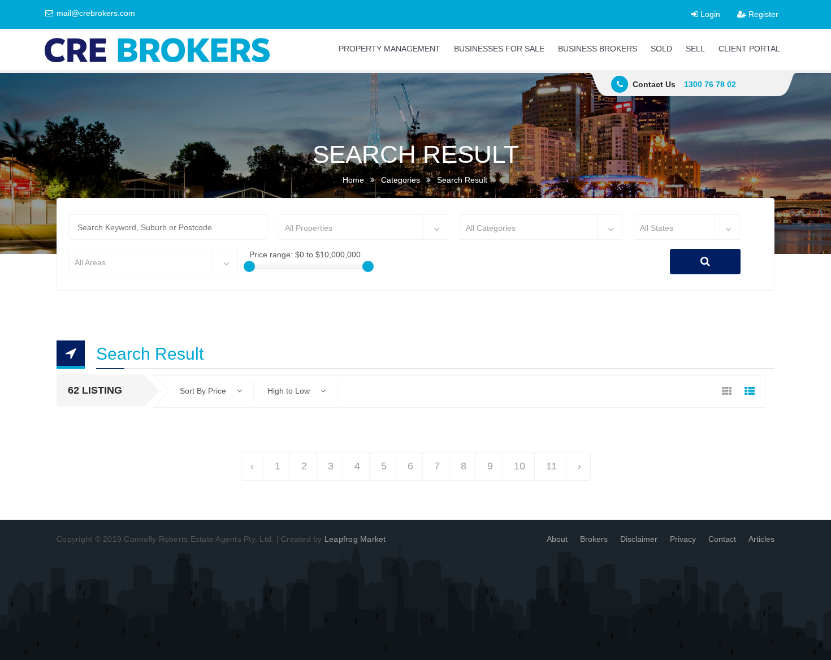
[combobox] (363, 227)
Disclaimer (638, 538)
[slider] (249, 266)
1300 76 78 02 (710, 84)
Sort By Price (204, 390)
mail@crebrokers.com (94, 13)
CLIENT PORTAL (749, 48)
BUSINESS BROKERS (597, 48)
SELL (695, 48)
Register (762, 14)
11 (551, 466)
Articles (761, 538)
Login (709, 14)
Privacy (683, 538)
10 (519, 466)
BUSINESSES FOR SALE (499, 48)
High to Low (289, 390)
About (557, 538)
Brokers (594, 538)
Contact (722, 538)
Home (353, 179)
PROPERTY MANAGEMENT (389, 48)
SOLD (661, 48)
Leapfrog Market (355, 538)
